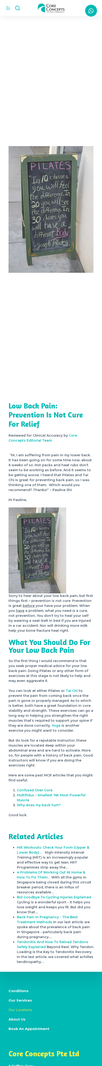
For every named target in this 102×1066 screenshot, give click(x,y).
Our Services (20, 1000)
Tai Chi (72, 691)
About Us (17, 1019)
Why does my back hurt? (39, 805)
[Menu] (8, 8)
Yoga (56, 725)
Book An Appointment (29, 1029)
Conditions (18, 991)
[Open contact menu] (91, 11)
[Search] (17, 8)
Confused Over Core (34, 790)
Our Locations (20, 1010)
